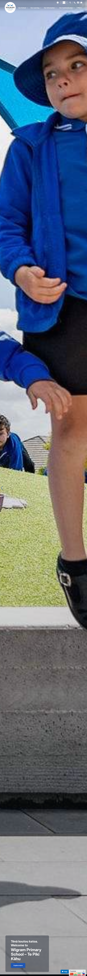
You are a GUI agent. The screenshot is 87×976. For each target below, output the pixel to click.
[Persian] (79, 974)
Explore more (18, 965)
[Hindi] (75, 974)
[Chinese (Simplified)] (71, 974)
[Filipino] (83, 974)
